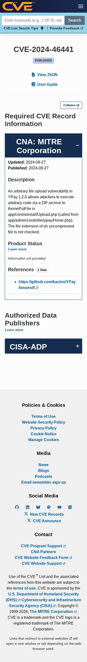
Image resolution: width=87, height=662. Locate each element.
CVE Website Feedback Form (42, 558)
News (43, 465)
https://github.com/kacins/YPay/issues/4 (47, 285)
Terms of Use (43, 416)
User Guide (47, 84)
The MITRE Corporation (52, 612)
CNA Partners (43, 552)
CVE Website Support (42, 563)
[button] (81, 6)
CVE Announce (46, 521)
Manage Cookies (43, 440)
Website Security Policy (43, 422)
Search (74, 20)
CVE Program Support (42, 546)
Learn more (17, 249)
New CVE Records (46, 514)
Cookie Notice (44, 434)
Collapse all (71, 105)
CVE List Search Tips (21, 28)
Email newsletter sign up (43, 482)
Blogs (43, 471)
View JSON (47, 75)
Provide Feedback (65, 28)
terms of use (24, 588)
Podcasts (43, 476)
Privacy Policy (43, 428)
